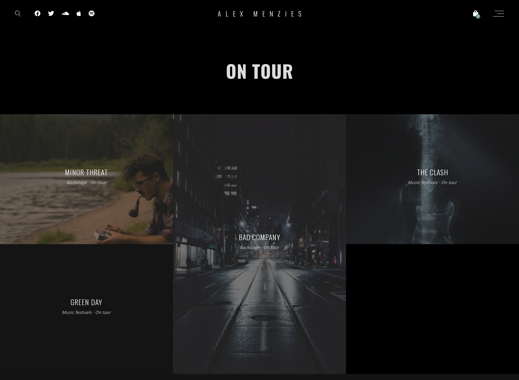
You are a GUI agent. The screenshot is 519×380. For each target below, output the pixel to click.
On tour (98, 182)
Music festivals (423, 182)
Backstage (77, 182)
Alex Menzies (262, 13)
